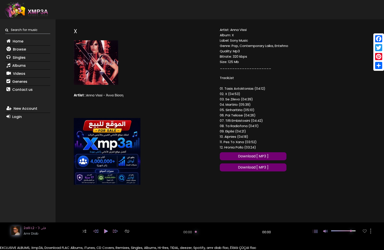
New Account (25, 108)
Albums (18, 65)
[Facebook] (378, 38)
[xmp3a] (26, 10)
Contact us (22, 89)
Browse (19, 49)
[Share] (378, 65)
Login (16, 116)
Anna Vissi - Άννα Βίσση (104, 95)
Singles (19, 57)
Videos (18, 73)
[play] (364, 231)
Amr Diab (31, 233)
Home (17, 41)
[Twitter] (378, 47)
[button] (84, 231)
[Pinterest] (378, 56)
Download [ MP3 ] (253, 156)
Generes (19, 81)
